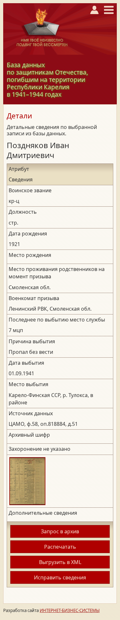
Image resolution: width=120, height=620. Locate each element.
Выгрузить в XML (60, 562)
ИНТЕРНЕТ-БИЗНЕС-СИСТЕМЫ (70, 610)
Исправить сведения (60, 577)
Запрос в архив (60, 531)
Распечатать (60, 546)
